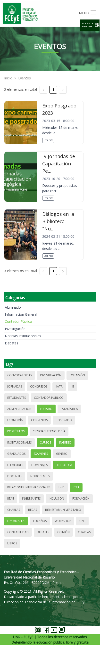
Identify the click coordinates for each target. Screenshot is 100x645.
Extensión (77, 375)
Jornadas (14, 386)
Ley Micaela (16, 521)
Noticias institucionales (23, 335)
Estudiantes (16, 398)
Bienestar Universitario (63, 510)
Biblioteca (64, 465)
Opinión (63, 532)
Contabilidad (18, 532)
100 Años (40, 521)
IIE (72, 386)
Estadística (69, 409)
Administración (19, 409)
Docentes (14, 476)
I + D (61, 487)
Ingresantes (31, 498)
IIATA (59, 386)
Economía (15, 420)
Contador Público (18, 321)
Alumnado (13, 307)
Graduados (16, 454)
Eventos (24, 78)
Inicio (8, 78)
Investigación (15, 328)
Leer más (48, 140)
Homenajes (39, 465)
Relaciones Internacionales (28, 487)
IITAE (10, 498)
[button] (90, 25)
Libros (12, 543)
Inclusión (56, 498)
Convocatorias (19, 375)
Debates (11, 343)
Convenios (39, 420)
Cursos (45, 442)
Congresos (38, 386)
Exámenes (41, 454)
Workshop (63, 521)
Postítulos (16, 431)
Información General (21, 314)
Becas (32, 510)
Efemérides (15, 465)
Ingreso (65, 442)
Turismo (46, 409)
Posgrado (64, 420)
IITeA (76, 487)
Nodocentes (40, 476)
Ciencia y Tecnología (49, 431)
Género (61, 454)
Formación (81, 498)
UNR (82, 521)
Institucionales (19, 442)
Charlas (13, 510)
